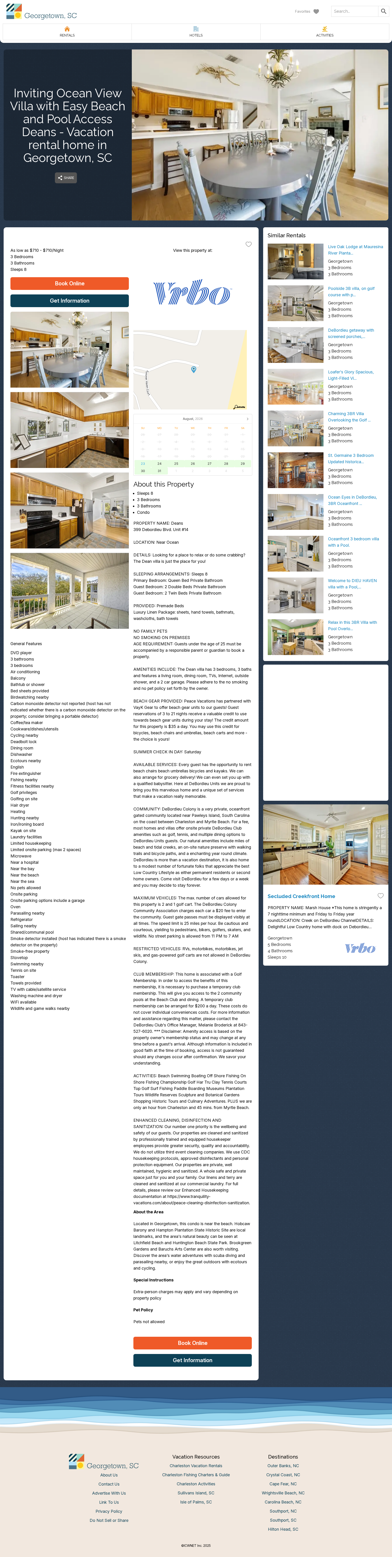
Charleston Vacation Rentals (196, 1465)
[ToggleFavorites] (248, 244)
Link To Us (109, 1502)
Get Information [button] (69, 300)
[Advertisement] (326, 701)
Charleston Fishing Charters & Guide (196, 1474)
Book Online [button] (70, 283)
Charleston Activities (196, 1483)
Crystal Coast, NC (283, 1474)
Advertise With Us (109, 1493)
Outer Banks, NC (283, 1465)
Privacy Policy (109, 1511)
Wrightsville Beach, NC (283, 1493)
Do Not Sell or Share (109, 1520)
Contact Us (109, 1484)
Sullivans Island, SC (196, 1493)
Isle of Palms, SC (196, 1502)
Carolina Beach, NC (283, 1502)
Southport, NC (283, 1511)
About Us (109, 1475)
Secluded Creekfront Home (301, 896)
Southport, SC (283, 1520)
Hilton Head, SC (283, 1529)
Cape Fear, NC (283, 1483)
